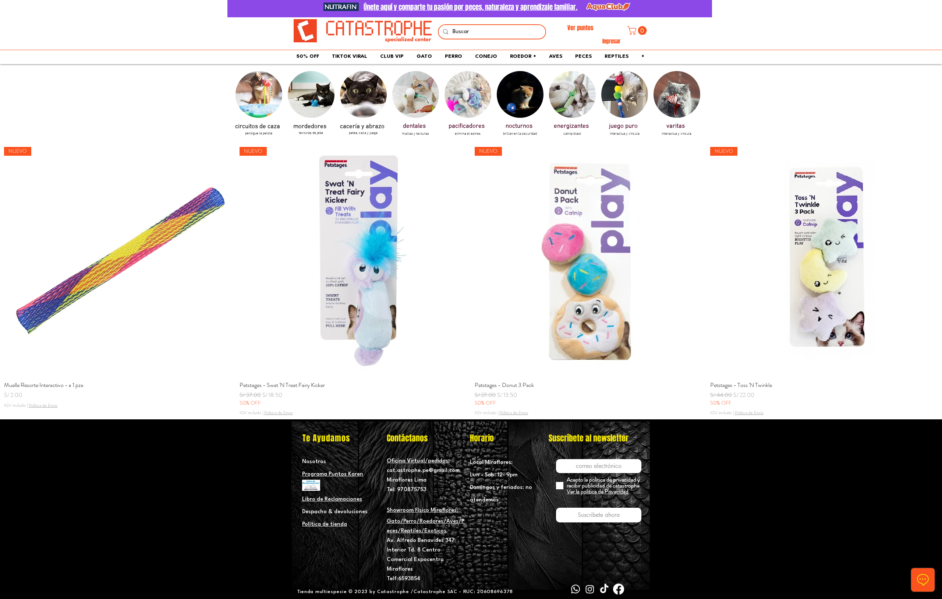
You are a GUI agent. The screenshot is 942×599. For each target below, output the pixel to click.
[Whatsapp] (575, 589)
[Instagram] (589, 589)
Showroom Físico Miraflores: (422, 510)
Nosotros (314, 462)
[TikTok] (604, 589)
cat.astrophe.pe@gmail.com (423, 470)
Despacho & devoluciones (335, 512)
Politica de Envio (43, 405)
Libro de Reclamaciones (332, 499)
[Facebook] (618, 589)
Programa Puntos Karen (332, 474)
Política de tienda (324, 524)
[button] (638, 30)
